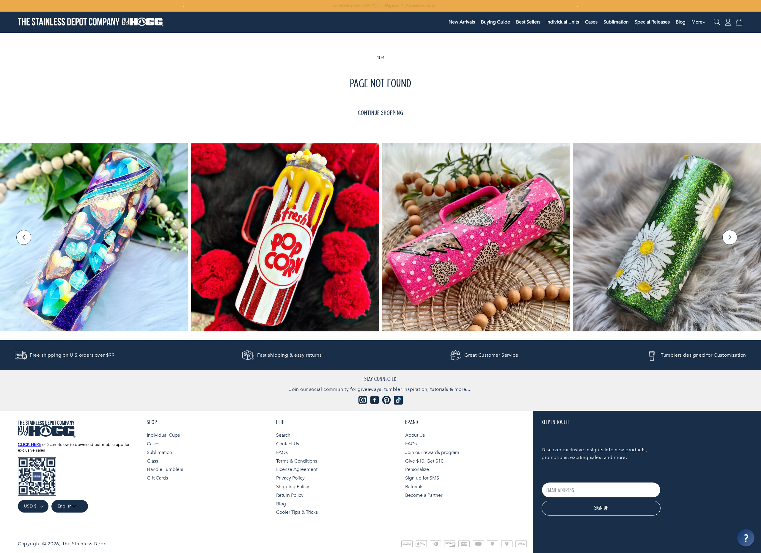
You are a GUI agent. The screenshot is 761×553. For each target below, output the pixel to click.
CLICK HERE (29, 444)
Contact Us (287, 443)
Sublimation (159, 452)
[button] (696, 22)
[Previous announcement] (183, 5)
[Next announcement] (577, 5)
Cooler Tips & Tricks (297, 512)
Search (283, 435)
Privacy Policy (290, 478)
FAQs (282, 452)
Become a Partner (423, 495)
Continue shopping (380, 113)
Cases (153, 443)
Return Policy (290, 495)
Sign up (601, 508)
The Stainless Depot (85, 544)
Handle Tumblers (165, 469)
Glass (152, 461)
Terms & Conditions (296, 461)
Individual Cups (163, 435)
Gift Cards (157, 478)
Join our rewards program (432, 452)
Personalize (417, 469)
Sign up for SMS (422, 478)
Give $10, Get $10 (424, 461)
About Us (415, 435)
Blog (281, 503)
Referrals (414, 486)
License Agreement (296, 469)
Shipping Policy (292, 486)
